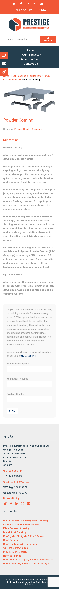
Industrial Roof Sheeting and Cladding (25, 520)
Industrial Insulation (15, 551)
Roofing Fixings (12, 555)
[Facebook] (21, 4)
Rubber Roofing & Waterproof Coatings (26, 563)
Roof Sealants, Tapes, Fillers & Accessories (28, 559)
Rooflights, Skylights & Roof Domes (23, 536)
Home (30, 50)
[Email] (42, 4)
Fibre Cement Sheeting (16, 528)
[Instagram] (35, 4)
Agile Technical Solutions (38, 583)
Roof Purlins (10, 540)
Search (47, 40)
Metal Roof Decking (14, 532)
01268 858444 (28, 355)
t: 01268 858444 (12, 470)
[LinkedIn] (28, 4)
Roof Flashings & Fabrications (26, 76)
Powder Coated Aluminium (28, 129)
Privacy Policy (11, 498)
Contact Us (31, 63)
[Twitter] (14, 4)
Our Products (30, 54)
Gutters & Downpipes (15, 547)
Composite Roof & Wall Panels (21, 524)
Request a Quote (30, 59)
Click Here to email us (16, 481)
